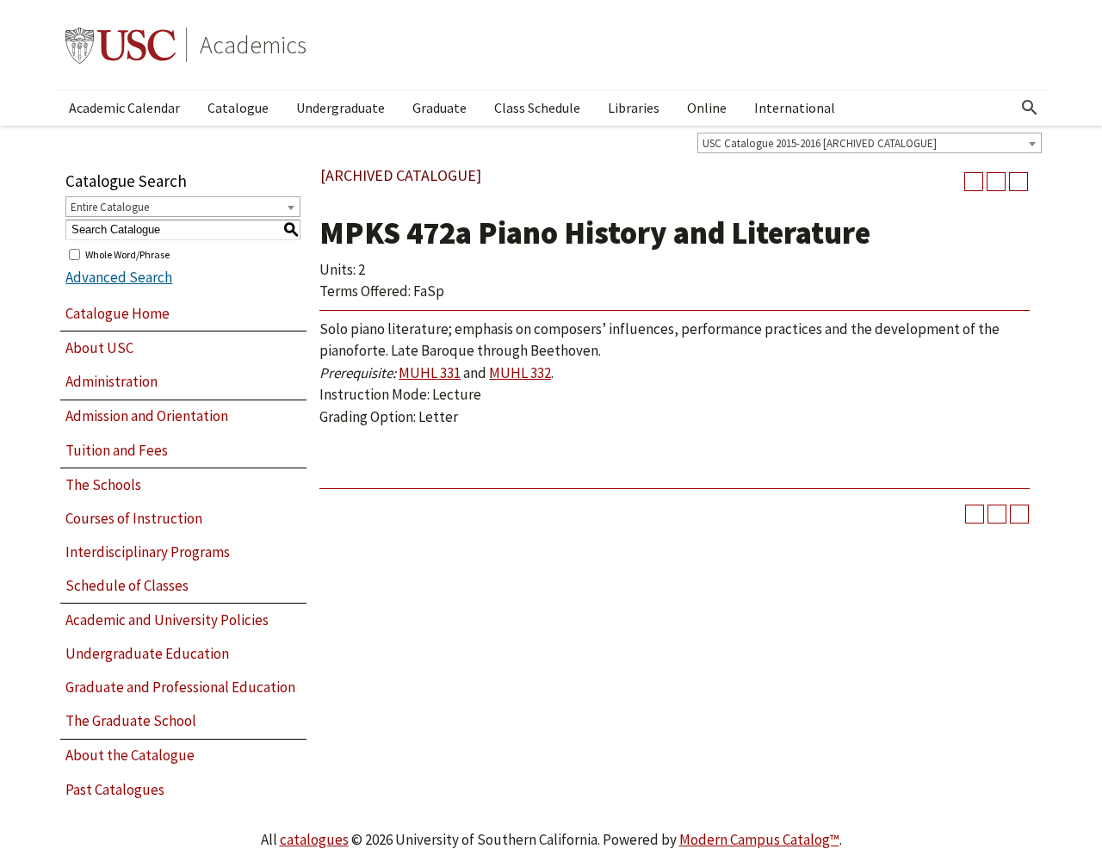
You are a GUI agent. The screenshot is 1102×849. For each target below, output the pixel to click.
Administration (111, 381)
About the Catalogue (130, 755)
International (794, 107)
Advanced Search (118, 277)
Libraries (633, 107)
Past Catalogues (114, 789)
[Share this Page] (973, 181)
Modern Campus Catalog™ (759, 839)
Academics (253, 44)
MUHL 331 (430, 372)
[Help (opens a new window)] (1018, 181)
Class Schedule (537, 107)
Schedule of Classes (127, 585)
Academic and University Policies (167, 619)
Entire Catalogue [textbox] (110, 207)
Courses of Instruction (133, 518)
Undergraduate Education (147, 653)
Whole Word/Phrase (127, 253)
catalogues (314, 839)
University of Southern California (120, 45)
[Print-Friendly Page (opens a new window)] (996, 181)
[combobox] (869, 143)
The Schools (103, 484)
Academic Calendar (124, 107)
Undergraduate (340, 107)
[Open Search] (1029, 107)
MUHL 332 (520, 372)
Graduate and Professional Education (180, 687)
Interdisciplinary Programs (147, 551)
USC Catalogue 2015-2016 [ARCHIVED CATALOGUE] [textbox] (820, 143)
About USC (99, 347)
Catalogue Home (117, 313)
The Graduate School (130, 720)
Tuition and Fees (116, 450)
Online (707, 107)
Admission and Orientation (146, 415)
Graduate (439, 107)
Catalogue (238, 107)
